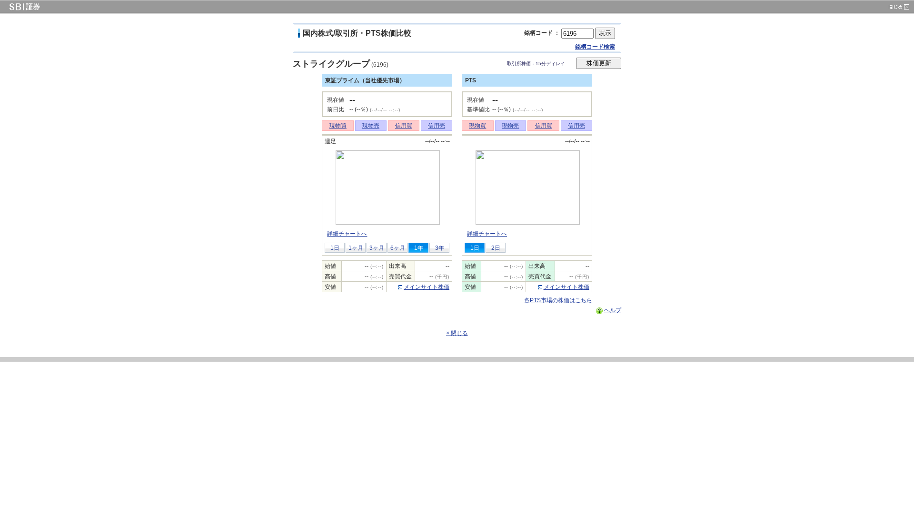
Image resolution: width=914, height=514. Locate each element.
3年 (439, 248)
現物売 (370, 125)
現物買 (338, 125)
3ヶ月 (376, 248)
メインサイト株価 (426, 287)
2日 (495, 248)
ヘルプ (612, 310)
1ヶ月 (355, 248)
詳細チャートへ (347, 233)
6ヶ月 (397, 248)
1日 (334, 248)
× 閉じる (457, 333)
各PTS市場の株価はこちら (558, 300)
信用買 (403, 125)
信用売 (436, 125)
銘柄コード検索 (595, 46)
